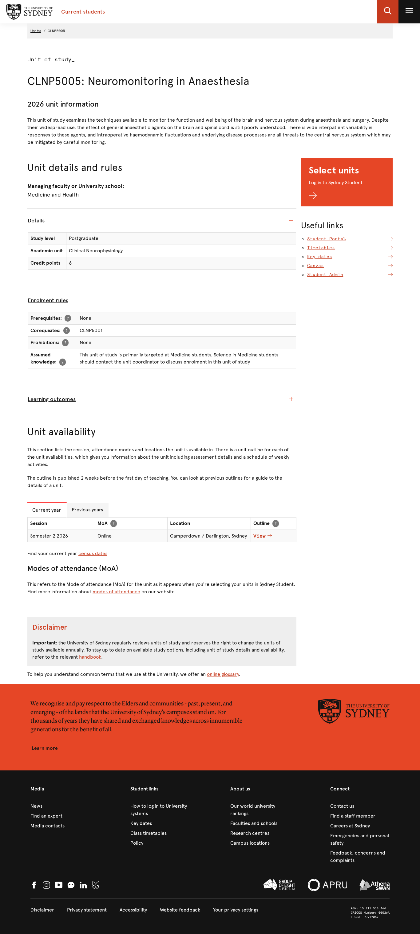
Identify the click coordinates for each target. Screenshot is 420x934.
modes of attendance (116, 592)
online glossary (223, 674)
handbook (90, 657)
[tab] (162, 220)
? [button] (68, 318)
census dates (92, 553)
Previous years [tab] (87, 510)
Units (35, 31)
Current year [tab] (46, 510)
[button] (387, 11)
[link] (60, 806)
